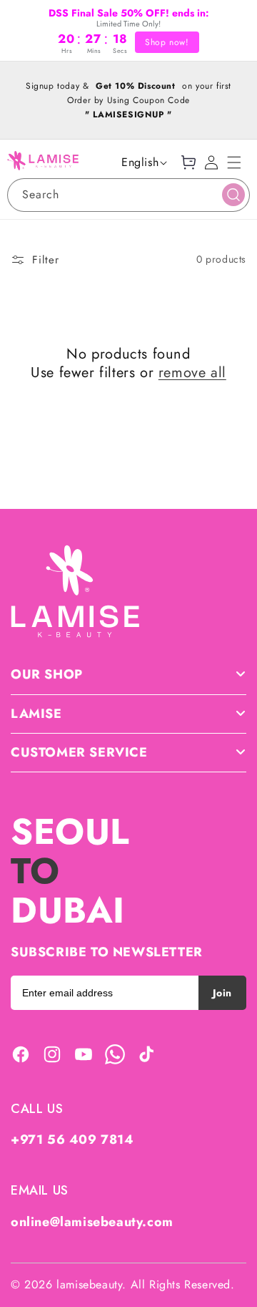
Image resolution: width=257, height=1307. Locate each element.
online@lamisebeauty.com (92, 1222)
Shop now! (166, 42)
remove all (192, 373)
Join (222, 993)
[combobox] (128, 195)
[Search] (233, 194)
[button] (234, 162)
